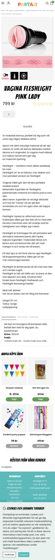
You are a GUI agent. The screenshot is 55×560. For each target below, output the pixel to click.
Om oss (14, 498)
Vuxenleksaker (19, 10)
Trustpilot (6, 467)
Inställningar (9, 555)
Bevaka (14, 446)
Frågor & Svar (14, 484)
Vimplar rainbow (14, 388)
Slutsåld (27, 126)
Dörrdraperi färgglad (41, 435)
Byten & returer (14, 481)
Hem (2, 10)
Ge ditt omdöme (22, 317)
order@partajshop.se (40, 488)
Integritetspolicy (14, 488)
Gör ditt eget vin (40, 388)
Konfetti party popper (14, 435)
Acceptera (24, 555)
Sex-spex (9, 10)
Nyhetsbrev (14, 495)
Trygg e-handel (14, 501)
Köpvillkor (14, 491)
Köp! (14, 399)
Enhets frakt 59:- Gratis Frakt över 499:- (26, 341)
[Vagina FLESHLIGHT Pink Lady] (27, 68)
